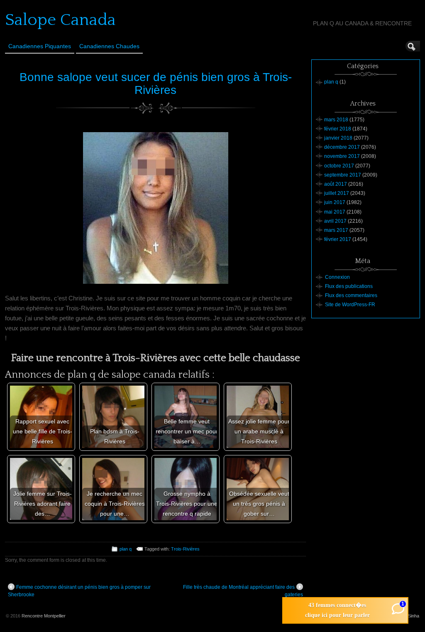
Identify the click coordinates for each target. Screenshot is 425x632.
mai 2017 (334, 212)
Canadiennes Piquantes (39, 46)
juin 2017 (334, 202)
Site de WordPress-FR (350, 304)
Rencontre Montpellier (44, 615)
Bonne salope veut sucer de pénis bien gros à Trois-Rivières (156, 83)
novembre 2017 (342, 156)
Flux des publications (349, 286)
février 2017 (337, 239)
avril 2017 (335, 221)
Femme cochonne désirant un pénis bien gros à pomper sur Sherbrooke (79, 591)
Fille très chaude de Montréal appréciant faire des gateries (243, 591)
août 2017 (335, 184)
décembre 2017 (342, 147)
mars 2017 (336, 230)
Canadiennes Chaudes (109, 46)
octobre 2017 (339, 166)
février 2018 (337, 129)
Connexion (337, 277)
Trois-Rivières (185, 548)
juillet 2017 (336, 193)
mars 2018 (336, 120)
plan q (126, 548)
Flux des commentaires (351, 295)
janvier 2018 (338, 138)
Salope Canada (60, 20)
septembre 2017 (342, 175)
